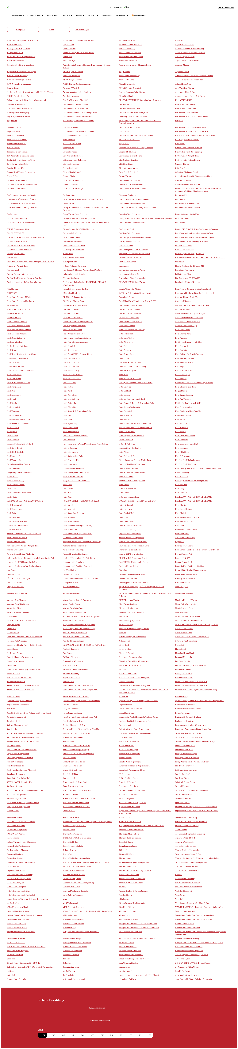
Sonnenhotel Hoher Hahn (185, 746)
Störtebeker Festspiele (15, 766)
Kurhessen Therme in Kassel (130, 550)
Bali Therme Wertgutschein (129, 127)
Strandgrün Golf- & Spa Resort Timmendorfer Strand (196, 807)
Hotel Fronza (180, 525)
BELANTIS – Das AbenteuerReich (20, 108)
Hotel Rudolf (124, 346)
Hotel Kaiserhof (13, 440)
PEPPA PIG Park (13, 674)
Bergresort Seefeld (14, 131)
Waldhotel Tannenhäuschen (73, 919)
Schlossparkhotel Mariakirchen (187, 758)
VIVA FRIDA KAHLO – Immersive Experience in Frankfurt (199, 907)
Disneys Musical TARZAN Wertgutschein (79, 218)
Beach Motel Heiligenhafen (129, 108)
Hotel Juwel (123, 517)
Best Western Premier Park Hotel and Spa (191, 131)
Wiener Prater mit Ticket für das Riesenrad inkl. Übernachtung (87, 911)
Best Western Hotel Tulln (73, 156)
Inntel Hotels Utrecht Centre (186, 529)
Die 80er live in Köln (183, 246)
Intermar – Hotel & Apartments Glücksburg (24, 534)
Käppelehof (179, 542)
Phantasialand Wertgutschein (74, 661)
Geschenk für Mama (71, 309)
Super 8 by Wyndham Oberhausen (20, 758)
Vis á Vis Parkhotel (70, 903)
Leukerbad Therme (14, 582)
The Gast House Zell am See (186, 866)
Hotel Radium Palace (71, 432)
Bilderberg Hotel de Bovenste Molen (133, 116)
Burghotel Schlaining (127, 152)
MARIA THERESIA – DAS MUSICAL (22, 620)
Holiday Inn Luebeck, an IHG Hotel (189, 403)
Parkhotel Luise (181, 697)
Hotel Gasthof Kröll (127, 513)
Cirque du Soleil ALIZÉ (72, 184)
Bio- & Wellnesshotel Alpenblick (75, 100)
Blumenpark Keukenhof (16, 104)
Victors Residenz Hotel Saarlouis (131, 903)
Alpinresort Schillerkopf (184, 45)
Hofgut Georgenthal (183, 415)
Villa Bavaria (180, 895)
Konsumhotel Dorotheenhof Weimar (133, 542)
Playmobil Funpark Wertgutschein (20, 657)
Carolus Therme (125, 176)
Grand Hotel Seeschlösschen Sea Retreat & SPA (137, 301)
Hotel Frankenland (70, 529)
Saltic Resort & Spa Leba (73, 786)
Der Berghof (180, 222)
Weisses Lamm (125, 915)
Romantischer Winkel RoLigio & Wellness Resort (138, 717)
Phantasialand (180, 649)
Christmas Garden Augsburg (18, 180)
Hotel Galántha (12, 477)
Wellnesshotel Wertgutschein (18, 919)
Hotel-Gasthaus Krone (183, 370)
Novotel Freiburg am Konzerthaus (132, 637)
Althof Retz (67, 57)
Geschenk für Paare (182, 309)
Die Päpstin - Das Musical (17, 241)
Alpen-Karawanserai (14, 45)
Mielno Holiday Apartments (130, 620)
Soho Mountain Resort (15, 817)
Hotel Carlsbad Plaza (127, 432)
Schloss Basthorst (125, 737)
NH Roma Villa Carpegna (17, 641)
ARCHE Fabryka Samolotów (18, 96)
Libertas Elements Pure (128, 578)
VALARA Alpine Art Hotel (17, 907)
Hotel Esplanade (181, 448)
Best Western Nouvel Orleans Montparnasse (80, 112)
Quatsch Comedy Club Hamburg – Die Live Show (138, 701)
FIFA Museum (12, 289)
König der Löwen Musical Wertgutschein (23, 546)
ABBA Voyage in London (73, 72)
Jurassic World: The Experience (131, 538)
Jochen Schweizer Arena (16, 542)
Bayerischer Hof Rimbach (185, 104)
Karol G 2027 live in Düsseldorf (131, 554)
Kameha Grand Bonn (15, 550)
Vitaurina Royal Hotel (71, 887)
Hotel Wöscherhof (14, 529)
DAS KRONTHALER (15, 233)
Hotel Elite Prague (14, 379)
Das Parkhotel (12, 214)
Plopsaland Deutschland (184, 653)
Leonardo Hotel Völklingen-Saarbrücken (22, 562)
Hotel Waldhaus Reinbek (128, 468)
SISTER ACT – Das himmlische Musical (191, 822)
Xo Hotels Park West (15, 955)
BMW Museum (69, 140)
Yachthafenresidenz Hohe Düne (131, 955)
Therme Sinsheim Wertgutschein (188, 850)
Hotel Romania (181, 493)
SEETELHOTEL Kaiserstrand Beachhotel (191, 790)
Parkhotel (122, 669)
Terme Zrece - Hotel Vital (129, 875)
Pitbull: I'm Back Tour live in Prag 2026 (135, 686)
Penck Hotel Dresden (15, 653)
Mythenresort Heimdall (184, 593)
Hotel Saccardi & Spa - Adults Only (77, 411)
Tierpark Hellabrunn (127, 854)
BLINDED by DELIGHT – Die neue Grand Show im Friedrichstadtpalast (140, 122)
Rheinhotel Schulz (14, 721)
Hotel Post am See (182, 346)
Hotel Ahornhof (69, 509)
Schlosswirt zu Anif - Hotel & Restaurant (79, 798)
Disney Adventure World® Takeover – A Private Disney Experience (145, 218)
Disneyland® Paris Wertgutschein (132, 203)
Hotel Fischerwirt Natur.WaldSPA (188, 411)
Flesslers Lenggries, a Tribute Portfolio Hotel (24, 282)
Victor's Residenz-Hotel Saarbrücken (133, 891)
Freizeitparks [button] (17, 15)
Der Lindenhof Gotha (71, 237)
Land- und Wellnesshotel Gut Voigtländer (79, 558)
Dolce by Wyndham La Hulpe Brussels (22, 207)
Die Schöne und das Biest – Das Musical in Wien (194, 233)
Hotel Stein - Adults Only (73, 456)
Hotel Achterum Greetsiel (73, 477)
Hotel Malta (67, 485)
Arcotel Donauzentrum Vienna (131, 57)
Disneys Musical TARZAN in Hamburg (78, 229)
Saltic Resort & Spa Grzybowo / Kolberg (23, 803)
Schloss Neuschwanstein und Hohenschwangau (25, 733)
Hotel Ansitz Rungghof (184, 521)
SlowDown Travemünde (184, 766)
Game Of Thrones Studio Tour (187, 297)
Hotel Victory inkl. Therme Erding (132, 366)
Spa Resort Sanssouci (15, 786)
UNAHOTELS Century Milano (19, 879)
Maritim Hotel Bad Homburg (18, 612)
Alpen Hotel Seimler (127, 84)
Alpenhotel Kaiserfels (71, 76)
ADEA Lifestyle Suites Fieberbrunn (189, 80)
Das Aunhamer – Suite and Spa (187, 203)
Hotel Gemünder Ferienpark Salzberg (77, 525)
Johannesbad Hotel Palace (73, 538)
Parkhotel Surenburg (71, 674)
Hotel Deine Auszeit (14, 505)
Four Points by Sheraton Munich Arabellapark (193, 289)
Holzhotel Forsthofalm (71, 362)
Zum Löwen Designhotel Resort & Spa (134, 959)
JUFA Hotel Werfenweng (185, 538)
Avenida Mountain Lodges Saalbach (77, 92)
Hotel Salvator (124, 493)
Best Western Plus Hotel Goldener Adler (190, 127)
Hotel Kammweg (125, 509)
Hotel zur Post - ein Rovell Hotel (132, 399)
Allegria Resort (12, 88)
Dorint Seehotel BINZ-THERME (132, 222)
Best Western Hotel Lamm (129, 140)
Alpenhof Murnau (182, 65)
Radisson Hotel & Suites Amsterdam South (135, 721)
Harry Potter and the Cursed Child (76, 481)
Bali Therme (124, 131)
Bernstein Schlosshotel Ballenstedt (188, 148)
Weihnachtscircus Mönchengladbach (189, 951)
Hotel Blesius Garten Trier (185, 387)
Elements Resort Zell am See (130, 258)
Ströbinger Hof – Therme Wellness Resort (23, 737)
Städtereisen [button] (106, 15)
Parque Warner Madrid (15, 661)
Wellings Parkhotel (70, 915)
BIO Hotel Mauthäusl (71, 164)
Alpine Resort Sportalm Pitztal (187, 61)
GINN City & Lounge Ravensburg (76, 297)
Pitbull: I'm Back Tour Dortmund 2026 (78, 686)
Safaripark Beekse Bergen (185, 782)
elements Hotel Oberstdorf (17, 979)
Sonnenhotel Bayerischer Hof (18, 778)
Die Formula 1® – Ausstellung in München (192, 241)
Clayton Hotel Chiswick (72, 172)
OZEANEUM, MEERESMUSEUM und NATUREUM (84, 645)
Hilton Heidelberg (182, 472)
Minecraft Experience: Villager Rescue (134, 629)
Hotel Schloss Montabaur (72, 330)
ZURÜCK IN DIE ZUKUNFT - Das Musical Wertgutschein (30, 967)
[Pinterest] (102, 1015)
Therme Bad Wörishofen (72, 834)
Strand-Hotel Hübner (71, 774)
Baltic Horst (180, 144)
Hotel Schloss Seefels (183, 407)
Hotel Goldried (125, 391)
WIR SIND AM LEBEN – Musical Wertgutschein (26, 947)
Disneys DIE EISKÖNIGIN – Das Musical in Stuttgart (196, 229)
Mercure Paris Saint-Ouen (73, 608)
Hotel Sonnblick (181, 477)
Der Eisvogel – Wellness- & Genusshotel (135, 237)
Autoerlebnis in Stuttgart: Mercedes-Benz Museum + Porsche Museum (86, 66)
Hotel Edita (67, 419)
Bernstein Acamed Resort (16, 135)
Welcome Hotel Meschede (185, 911)
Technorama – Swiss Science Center (77, 866)
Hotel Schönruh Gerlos (72, 379)
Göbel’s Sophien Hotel (71, 293)
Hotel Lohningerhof (14, 395)
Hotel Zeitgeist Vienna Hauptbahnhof (21, 370)
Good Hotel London (127, 326)
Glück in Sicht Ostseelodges (186, 326)
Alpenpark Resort (182, 72)
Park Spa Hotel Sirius (183, 674)
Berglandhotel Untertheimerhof (75, 135)
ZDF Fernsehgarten (182, 959)
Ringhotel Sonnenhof (71, 709)
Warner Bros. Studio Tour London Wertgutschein (194, 915)
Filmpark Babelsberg (71, 278)
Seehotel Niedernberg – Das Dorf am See (23, 741)
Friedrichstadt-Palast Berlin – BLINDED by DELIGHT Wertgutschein (84, 283)
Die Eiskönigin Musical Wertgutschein (21, 203)
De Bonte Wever (69, 195)
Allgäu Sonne (124, 72)
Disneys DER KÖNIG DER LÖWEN (21, 199)
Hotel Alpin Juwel (126, 342)
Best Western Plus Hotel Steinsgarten (133, 112)
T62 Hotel (123, 850)
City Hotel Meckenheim (128, 168)
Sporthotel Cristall (182, 803)
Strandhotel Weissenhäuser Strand (132, 770)
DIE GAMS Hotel (126, 246)
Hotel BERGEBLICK (15, 452)
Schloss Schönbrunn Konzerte (186, 826)
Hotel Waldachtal (125, 415)
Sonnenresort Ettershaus (128, 786)
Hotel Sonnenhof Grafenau (73, 513)
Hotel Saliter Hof (13, 362)
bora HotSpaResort (182, 971)
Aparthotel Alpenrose (71, 96)
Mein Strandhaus (181, 612)
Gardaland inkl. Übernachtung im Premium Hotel (194, 293)
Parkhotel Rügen (125, 649)
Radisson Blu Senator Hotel (17, 725)
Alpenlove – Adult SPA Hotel (130, 45)
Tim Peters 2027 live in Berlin (187, 871)
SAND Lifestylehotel (127, 798)
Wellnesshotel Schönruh (16, 938)
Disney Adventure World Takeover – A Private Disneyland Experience (85, 208)
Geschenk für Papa (14, 318)
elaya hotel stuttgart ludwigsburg (188, 975)
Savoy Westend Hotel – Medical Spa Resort (192, 762)
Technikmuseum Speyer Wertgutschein (134, 862)
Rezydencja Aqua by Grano (73, 721)
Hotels (51, 29)
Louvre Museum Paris (183, 554)
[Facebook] (91, 1015)
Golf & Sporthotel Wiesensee (74, 326)
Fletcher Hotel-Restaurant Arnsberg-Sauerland (25, 278)
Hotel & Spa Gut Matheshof (18, 525)
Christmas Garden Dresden (129, 180)
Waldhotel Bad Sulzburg (16, 924)
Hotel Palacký (124, 485)
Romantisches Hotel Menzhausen (188, 709)
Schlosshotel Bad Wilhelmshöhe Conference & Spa (195, 741)
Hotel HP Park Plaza (127, 444)
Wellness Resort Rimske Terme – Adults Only (24, 915)
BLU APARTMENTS (183, 100)
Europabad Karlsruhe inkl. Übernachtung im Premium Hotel (30, 262)
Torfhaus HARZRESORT (185, 838)
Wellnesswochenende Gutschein (187, 928)
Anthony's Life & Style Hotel (18, 49)
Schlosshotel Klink (126, 746)
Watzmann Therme (126, 943)
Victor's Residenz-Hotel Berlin (131, 883)
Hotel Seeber (68, 387)
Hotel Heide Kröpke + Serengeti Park (21, 354)
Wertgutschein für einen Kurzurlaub (21, 932)
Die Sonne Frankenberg (128, 195)
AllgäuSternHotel (126, 96)
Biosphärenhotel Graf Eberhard (131, 156)
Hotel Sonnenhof (13, 407)
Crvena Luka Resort (183, 180)
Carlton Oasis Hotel (70, 168)
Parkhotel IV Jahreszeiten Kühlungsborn (134, 678)
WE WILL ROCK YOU (16, 943)
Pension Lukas (68, 682)
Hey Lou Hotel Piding (15, 481)
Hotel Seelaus (124, 395)
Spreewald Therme (70, 794)
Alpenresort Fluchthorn (128, 61)
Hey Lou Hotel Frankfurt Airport (132, 464)
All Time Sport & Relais (184, 57)
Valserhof (122, 887)
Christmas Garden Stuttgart (73, 188)
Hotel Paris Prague (182, 375)
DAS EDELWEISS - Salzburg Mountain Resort (137, 207)
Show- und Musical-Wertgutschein (132, 803)
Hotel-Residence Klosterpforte (18, 419)
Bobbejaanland (68, 148)
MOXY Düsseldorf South (129, 600)
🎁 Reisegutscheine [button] (139, 15)
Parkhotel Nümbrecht (183, 657)
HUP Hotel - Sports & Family (130, 362)
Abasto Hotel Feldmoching (129, 76)
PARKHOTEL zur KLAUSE (130, 665)
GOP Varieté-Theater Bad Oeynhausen (78, 322)
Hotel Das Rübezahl (126, 521)
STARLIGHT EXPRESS (129, 741)
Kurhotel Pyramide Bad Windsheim (20, 554)
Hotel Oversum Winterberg (17, 358)
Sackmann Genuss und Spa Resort (132, 790)
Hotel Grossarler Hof (71, 460)
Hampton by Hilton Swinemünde (19, 472)
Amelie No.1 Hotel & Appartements (21, 57)
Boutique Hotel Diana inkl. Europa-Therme (136, 148)
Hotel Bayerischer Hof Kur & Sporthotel (135, 423)
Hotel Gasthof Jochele (15, 366)
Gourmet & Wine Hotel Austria (75, 305)
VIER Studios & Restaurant (73, 907)
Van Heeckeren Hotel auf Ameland (188, 887)
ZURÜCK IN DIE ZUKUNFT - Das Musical (192, 963)
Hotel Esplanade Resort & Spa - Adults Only (136, 403)
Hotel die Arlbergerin (127, 370)
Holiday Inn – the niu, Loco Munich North (135, 383)
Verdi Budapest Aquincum (73, 895)
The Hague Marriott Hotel (129, 834)
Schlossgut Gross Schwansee (186, 770)
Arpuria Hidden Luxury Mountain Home (135, 65)
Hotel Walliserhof (126, 334)
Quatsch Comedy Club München (19, 701)
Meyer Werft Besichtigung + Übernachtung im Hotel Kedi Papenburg (141, 588)
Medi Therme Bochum (128, 604)
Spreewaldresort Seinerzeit (129, 807)
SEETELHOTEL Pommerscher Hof (77, 790)
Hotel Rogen (180, 366)
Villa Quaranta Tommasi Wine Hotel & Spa (192, 903)
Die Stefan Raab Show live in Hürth (21, 222)
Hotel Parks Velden (182, 330)
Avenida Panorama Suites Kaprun (132, 92)
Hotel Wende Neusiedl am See (74, 334)
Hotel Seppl (11, 399)
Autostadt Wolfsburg (127, 49)
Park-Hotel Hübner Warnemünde (75, 669)
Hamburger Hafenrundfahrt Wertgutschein (191, 481)
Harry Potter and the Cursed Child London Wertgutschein (85, 444)
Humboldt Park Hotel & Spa (130, 448)
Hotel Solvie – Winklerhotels (130, 525)
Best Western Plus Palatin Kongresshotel (78, 131)
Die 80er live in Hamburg (17, 218)
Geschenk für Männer (15, 313)
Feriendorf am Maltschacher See (75, 289)
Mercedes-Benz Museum (16, 600)
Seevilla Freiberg (125, 758)
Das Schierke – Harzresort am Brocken (22, 195)
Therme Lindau (125, 858)
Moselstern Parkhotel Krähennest (132, 612)
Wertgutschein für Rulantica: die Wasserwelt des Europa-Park (199, 943)
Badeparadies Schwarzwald (185, 108)
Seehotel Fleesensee (182, 786)
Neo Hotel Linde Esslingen (73, 641)
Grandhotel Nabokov (183, 301)
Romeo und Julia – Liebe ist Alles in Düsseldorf (81, 729)
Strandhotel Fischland (127, 782)
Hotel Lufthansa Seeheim (73, 375)
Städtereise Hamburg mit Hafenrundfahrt (135, 733)
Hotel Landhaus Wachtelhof (17, 334)
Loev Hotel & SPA (182, 558)
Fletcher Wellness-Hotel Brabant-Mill (189, 266)
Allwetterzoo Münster (15, 61)
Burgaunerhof (12, 121)
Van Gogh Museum (14, 903)
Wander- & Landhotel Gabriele (75, 947)
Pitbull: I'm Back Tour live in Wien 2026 (191, 686)
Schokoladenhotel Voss (128, 794)
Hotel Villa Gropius (70, 452)
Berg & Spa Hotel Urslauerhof (18, 116)
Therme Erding (181, 830)
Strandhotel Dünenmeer (16, 774)
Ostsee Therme (12, 649)
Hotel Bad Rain (181, 485)
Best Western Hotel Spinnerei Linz (20, 156)
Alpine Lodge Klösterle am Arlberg (20, 65)
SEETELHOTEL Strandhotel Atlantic (190, 737)
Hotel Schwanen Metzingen (17, 521)
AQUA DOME (68, 45)
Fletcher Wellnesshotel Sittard (74, 266)
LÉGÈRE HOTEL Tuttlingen (18, 578)
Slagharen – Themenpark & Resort (76, 746)
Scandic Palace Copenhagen (130, 762)
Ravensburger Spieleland (72, 713)
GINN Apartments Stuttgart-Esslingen (190, 313)
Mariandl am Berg (126, 625)
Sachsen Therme (13, 811)
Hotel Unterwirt (181, 440)
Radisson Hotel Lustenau (184, 721)
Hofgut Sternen (181, 391)
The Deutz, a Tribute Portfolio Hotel (21, 862)
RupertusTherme (125, 705)
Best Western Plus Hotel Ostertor (75, 104)
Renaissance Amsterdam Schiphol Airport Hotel (193, 729)
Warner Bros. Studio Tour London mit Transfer (193, 919)
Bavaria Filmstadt (70, 152)
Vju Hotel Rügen (125, 895)
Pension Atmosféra (126, 682)
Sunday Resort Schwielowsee (74, 762)
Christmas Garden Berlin (16, 188)
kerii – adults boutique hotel (74, 979)
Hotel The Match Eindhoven (130, 379)
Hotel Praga (179, 489)
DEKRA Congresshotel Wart (18, 229)
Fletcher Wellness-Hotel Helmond (20, 274)
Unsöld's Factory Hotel (72, 879)
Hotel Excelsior (13, 403)
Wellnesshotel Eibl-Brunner (73, 924)
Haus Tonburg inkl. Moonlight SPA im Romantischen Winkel (199, 468)
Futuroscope (124, 266)
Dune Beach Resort (182, 218)
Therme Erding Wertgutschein (18, 846)
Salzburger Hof (69, 778)
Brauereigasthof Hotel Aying (18, 112)
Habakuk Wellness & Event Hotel (20, 444)
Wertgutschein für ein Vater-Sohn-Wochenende (81, 932)
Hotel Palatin (12, 497)
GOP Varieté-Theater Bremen (130, 322)
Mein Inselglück (181, 587)
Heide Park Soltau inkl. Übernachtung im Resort (194, 383)
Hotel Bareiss (180, 432)
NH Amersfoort (13, 633)
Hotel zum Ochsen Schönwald (18, 423)
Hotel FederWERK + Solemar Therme (78, 354)
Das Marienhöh (181, 195)
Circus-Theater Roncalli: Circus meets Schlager (193, 176)
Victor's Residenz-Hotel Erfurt (18, 891)
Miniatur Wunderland (71, 587)
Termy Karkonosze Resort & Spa (188, 854)
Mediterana (123, 616)
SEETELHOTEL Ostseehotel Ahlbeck (21, 750)
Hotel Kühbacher (13, 468)
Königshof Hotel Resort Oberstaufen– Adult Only (82, 542)
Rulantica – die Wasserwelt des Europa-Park (80, 717)
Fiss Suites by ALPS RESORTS (187, 278)
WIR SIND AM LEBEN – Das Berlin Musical (137, 938)
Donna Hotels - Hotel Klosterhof (19, 250)
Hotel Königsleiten (70, 395)
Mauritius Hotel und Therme (186, 600)
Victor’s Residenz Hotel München (132, 879)
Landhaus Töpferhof (71, 574)
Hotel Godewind (125, 411)
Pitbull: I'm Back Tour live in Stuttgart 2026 (80, 690)
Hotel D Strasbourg (182, 456)
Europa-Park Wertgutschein (73, 258)
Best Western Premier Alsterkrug (75, 108)
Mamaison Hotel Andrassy (129, 608)
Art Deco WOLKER (71, 88)
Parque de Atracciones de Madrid (76, 697)
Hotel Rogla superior (71, 521)
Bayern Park (124, 144)
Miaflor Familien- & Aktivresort (188, 616)
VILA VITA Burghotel (15, 883)
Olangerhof (179, 645)
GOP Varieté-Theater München (131, 305)
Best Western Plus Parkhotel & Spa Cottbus (136, 135)
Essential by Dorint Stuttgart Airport (189, 254)
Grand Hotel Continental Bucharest (20, 301)
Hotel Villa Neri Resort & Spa (187, 517)
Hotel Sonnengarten (14, 415)
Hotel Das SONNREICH (72, 358)
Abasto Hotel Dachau (127, 80)
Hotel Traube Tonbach (184, 395)
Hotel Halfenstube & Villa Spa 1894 (189, 354)
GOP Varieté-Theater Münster (18, 326)
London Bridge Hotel (183, 562)
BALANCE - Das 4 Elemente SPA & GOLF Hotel (195, 135)
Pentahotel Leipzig (182, 661)
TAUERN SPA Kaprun (16, 834)
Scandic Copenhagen (15, 762)
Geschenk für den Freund (73, 318)
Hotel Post (67, 415)
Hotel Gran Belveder (71, 399)
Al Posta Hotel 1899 (127, 40)
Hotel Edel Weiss (69, 407)
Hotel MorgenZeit (14, 387)
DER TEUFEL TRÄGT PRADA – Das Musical (25, 237)
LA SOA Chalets (69, 570)
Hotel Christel (12, 513)
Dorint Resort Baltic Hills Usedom (132, 188)
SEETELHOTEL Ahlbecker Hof (19, 782)
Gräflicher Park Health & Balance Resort (135, 293)
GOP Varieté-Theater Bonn (73, 301)
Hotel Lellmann (125, 387)
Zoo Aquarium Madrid (71, 967)
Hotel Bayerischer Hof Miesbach (131, 436)
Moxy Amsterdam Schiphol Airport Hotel (79, 625)
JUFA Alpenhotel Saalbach (17, 538)
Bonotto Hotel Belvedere (16, 144)
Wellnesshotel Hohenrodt (72, 951)
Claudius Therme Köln (15, 168)
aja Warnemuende (126, 971)
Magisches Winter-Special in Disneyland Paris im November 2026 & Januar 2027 (145, 594)
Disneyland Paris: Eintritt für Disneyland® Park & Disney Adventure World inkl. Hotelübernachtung (198, 189)
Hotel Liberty (180, 505)
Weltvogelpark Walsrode (128, 919)
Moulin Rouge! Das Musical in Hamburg (79, 629)
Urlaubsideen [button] (121, 15)
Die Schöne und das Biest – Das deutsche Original (194, 237)
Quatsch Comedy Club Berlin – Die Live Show (81, 701)
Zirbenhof (67, 963)
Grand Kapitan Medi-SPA (129, 318)
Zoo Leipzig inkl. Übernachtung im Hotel (191, 955)
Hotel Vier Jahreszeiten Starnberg (132, 330)
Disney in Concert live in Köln (187, 214)
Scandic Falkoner (69, 758)
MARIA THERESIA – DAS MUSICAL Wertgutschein (196, 625)
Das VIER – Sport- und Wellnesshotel (134, 199)
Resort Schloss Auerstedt (16, 717)
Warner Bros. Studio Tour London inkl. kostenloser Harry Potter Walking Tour (200, 933)
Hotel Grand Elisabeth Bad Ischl (75, 436)
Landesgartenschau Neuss (185, 578)
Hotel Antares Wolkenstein (129, 407)
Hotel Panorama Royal (71, 370)
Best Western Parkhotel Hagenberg (188, 152)
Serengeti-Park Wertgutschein (18, 807)
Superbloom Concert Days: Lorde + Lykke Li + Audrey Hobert (87, 822)
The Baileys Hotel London (185, 846)
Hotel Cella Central (126, 338)
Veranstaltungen (82, 29)
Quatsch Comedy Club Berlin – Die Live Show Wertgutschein (199, 701)
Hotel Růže (67, 497)
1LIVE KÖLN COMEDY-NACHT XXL (79, 40)
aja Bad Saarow (69, 971)
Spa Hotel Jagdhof (182, 774)
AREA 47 (179, 40)
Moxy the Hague (13, 625)
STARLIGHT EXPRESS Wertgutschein (78, 754)
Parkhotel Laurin (13, 697)
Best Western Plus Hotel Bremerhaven (77, 116)
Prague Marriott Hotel (71, 678)
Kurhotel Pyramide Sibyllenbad (75, 554)
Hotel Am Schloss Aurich (185, 436)
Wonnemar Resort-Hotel (184, 924)
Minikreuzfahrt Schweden (17, 593)
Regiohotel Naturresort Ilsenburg (188, 717)
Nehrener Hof (124, 641)
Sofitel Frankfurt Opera (128, 778)
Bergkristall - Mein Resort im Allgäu (21, 160)
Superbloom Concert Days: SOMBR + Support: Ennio (196, 811)
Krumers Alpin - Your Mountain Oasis (134, 546)
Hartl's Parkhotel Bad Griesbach (19, 464)
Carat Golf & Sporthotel (128, 172)
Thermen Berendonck (127, 866)
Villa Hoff (179, 899)
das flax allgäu (68, 975)
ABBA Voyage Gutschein (72, 80)
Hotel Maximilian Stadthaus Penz (132, 472)
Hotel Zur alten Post (14, 342)
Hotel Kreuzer (12, 350)
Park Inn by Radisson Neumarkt (19, 678)
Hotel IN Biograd (126, 505)
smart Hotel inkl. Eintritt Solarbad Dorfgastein (193, 979)
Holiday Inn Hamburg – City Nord (188, 342)
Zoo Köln (66, 959)
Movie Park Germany (71, 593)
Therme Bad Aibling (15, 858)
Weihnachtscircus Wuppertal (18, 951)
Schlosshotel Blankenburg (73, 737)
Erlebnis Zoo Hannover (184, 250)
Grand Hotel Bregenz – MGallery (20, 297)
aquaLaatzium (124, 967)
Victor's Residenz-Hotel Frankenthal (21, 895)
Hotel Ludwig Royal (183, 334)
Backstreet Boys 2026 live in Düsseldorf (78, 121)
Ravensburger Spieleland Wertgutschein (190, 725)
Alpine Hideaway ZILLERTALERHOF (78, 53)
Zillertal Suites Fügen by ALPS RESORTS (23, 963)
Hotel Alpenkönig (70, 423)
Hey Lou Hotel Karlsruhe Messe (187, 460)
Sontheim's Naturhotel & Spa (186, 817)
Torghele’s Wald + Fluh (16, 871)
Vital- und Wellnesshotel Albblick (76, 891)
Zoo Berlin (11, 959)
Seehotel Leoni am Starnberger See (76, 733)
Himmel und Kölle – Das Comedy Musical (135, 428)
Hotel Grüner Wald (70, 428)
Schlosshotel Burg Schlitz (17, 830)
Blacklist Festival (13, 148)
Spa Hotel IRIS (69, 811)
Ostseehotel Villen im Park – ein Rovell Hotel (24, 645)
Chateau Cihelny (69, 176)
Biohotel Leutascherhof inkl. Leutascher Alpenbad (26, 100)
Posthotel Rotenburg (71, 649)
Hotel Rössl (67, 391)
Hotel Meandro (69, 505)
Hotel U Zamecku (70, 448)
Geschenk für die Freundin (129, 309)
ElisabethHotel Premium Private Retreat (134, 254)
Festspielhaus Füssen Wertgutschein (133, 278)
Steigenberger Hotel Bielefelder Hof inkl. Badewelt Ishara (141, 826)
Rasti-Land (11, 709)
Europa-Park (68, 254)
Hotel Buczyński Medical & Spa (187, 444)
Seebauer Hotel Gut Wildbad (130, 822)
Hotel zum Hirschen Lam (129, 497)
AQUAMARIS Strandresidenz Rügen (21, 72)
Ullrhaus (178, 875)
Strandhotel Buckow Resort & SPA (76, 807)
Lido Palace (11, 570)
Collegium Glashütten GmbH (186, 172)
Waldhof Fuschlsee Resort (17, 928)
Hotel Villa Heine (182, 452)
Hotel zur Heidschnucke (72, 366)
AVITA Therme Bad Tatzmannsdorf (77, 84)
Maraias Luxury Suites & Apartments (77, 600)
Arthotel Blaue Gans (183, 84)
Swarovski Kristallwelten (72, 770)
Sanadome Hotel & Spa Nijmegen (76, 750)
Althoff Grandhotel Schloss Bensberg (189, 49)
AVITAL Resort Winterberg (17, 76)
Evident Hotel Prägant (127, 262)
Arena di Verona (69, 49)
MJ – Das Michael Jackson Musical (188, 620)
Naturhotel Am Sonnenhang (186, 641)
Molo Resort (11, 629)
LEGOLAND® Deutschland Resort (133, 558)
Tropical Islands (69, 830)
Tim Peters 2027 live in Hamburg (20, 875)
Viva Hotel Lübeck (126, 907)
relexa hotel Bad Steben (128, 979)
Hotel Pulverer (12, 436)
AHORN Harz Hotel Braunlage (19, 84)
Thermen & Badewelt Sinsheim (131, 830)
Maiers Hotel (12, 616)
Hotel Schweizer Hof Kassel (18, 346)
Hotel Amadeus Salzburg (184, 362)
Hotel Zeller (11, 489)
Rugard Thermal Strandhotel (18, 705)
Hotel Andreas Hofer (127, 456)
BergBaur (179, 121)
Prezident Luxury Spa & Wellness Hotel (190, 665)
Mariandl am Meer (14, 608)
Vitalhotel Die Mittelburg (185, 879)
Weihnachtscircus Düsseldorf (130, 951)
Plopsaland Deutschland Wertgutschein (134, 661)
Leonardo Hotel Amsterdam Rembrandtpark (24, 566)
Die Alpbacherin (69, 203)
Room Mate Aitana (126, 713)
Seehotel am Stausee (71, 817)
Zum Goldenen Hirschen (128, 963)
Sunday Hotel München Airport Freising (134, 766)
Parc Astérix (67, 653)
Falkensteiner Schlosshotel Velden (132, 270)
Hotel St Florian (181, 428)
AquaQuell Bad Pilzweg (184, 88)
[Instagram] (96, 1015)
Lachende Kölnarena (183, 582)
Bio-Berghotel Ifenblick (128, 160)
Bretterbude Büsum (70, 127)
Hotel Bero (11, 391)
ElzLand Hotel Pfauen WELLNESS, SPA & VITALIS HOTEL (200, 258)
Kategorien (20, 29)
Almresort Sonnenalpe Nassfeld (19, 80)
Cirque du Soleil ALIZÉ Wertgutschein (22, 184)
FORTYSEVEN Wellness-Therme (132, 282)
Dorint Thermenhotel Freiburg (75, 214)
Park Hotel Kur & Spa (127, 674)
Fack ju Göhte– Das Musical (130, 289)
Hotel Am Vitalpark (182, 399)
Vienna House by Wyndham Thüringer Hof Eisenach (27, 899)
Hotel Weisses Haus (14, 509)
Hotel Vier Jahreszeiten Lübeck (19, 330)
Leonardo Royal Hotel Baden (186, 574)
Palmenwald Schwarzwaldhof (130, 657)
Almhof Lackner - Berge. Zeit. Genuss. (190, 96)
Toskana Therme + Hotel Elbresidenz (21, 842)
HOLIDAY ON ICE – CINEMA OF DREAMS (193, 497)
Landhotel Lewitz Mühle (128, 566)
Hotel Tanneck (180, 419)
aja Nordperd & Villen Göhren (187, 967)
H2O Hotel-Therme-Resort (73, 468)
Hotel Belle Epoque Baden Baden (76, 472)
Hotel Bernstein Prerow (16, 338)
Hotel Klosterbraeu (182, 423)
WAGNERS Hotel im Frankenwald (188, 947)
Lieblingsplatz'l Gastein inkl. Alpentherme (135, 582)
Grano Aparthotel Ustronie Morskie (189, 318)
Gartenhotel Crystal (126, 297)
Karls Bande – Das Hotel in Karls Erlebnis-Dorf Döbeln (197, 550)
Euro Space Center (70, 262)
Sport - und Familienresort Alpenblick (21, 770)
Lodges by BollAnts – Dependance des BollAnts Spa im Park (30, 558)
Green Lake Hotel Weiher (17, 322)
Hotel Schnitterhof (70, 350)
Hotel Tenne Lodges (14, 460)
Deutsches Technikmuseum (129, 214)
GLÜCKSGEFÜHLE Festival (18, 309)
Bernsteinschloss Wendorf (17, 140)
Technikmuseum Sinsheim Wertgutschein (191, 862)
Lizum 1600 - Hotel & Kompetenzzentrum (192, 570)
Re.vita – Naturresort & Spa (74, 725)
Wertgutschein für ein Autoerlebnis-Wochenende (138, 924)
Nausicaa (122, 633)
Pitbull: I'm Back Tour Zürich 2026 (20, 690)
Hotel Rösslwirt (69, 517)
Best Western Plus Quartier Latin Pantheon (192, 116)
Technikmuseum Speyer (128, 846)
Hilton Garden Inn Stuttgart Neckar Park (135, 460)
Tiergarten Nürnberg (15, 854)
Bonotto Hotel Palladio (72, 144)
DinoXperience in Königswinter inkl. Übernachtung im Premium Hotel (88, 223)
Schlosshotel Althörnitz (16, 826)
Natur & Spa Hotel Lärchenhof (75, 633)
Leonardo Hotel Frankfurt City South (77, 566)
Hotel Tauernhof (13, 411)
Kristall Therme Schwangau (74, 550)
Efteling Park (12, 258)
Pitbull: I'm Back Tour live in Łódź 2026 (191, 682)
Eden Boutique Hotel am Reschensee (133, 250)
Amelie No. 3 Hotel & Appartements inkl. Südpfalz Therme (30, 92)
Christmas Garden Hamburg (74, 180)
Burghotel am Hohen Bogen (17, 164)
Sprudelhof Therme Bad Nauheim (76, 803)
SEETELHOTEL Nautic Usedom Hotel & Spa (25, 790)
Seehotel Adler (68, 741)
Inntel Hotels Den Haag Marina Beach (77, 534)
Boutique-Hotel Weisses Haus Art (188, 160)
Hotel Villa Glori (69, 383)
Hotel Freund (124, 358)
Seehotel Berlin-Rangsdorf (129, 754)
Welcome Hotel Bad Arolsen (18, 911)
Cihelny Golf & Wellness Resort (131, 184)
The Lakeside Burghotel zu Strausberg (190, 834)
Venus (65, 899)
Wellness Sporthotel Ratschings (187, 938)
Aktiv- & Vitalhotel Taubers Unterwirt (190, 53)
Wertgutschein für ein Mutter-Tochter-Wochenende (139, 928)
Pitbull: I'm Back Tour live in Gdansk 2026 (23, 686)
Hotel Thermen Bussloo (184, 358)
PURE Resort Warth (71, 665)
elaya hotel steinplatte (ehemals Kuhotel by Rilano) (139, 975)
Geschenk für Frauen (71, 313)
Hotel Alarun (124, 452)
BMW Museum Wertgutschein (187, 156)
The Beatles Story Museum (17, 850)
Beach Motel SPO (126, 104)
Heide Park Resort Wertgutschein (132, 481)
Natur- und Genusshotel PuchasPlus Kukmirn (24, 637)
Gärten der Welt (13, 305)
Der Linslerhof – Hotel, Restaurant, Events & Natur (83, 199)
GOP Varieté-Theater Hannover (187, 322)
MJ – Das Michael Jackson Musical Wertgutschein (82, 616)
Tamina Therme (13, 866)
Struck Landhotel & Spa (72, 766)
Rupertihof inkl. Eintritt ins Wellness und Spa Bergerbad (29, 713)
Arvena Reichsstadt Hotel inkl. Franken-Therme (194, 76)
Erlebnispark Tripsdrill (16, 254)
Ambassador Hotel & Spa (185, 92)
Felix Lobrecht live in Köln (129, 274)
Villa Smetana (124, 899)
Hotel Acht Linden (126, 477)
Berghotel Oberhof (14, 127)
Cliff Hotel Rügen (126, 164)
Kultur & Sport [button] (52, 15)
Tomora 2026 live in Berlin (73, 871)
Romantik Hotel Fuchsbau (185, 705)
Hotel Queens (12, 432)
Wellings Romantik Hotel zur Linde (77, 943)
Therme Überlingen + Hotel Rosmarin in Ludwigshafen (197, 858)
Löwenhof (123, 570)
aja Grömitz (11, 971)
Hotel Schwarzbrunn (127, 354)
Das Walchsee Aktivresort (73, 241)
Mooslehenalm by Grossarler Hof (76, 620)
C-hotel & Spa (12, 176)
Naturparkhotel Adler (183, 633)
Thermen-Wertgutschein (184, 842)
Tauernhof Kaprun (126, 842)
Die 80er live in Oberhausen (74, 246)
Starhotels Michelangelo (128, 750)
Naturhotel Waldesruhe (184, 629)
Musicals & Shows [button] (34, 15)
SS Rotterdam (124, 774)
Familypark (179, 262)
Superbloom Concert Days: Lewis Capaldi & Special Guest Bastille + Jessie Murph (145, 812)
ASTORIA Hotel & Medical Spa (131, 88)
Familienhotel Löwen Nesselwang (188, 282)
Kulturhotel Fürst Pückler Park (75, 546)
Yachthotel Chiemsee (71, 955)
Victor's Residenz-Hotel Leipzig (187, 883)
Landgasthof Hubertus (15, 587)
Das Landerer (180, 199)
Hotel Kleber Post (14, 517)
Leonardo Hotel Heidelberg (73, 562)
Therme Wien (68, 854)
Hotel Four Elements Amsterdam (75, 342)
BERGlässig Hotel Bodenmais (74, 160)
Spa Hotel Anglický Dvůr (16, 798)
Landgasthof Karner (70, 582)
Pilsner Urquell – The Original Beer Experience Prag (196, 690)
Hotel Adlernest (125, 350)
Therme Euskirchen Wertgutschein (76, 858)
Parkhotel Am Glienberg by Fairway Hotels (23, 669)
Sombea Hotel (124, 817)
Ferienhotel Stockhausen (184, 270)
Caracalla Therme (182, 164)
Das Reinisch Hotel (126, 229)
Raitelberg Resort (13, 729)
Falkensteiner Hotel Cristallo (74, 274)
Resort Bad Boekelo (70, 705)
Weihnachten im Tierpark (73, 938)
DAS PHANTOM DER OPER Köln (21, 246)
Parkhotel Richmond (183, 669)
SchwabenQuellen (14, 746)
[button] (17, 15)
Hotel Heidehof (69, 346)
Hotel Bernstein (69, 440)
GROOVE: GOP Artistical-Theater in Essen (192, 305)
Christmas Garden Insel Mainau (187, 184)
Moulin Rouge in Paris (184, 608)
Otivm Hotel (124, 645)
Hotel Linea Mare (70, 464)
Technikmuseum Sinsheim (73, 846)
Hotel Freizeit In (69, 403)
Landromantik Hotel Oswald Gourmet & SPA (80, 578)
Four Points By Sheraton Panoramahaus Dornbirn (82, 270)
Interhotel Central (182, 534)
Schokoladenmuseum (183, 794)
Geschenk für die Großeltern (130, 313)
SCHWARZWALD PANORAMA (188, 733)
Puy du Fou (11, 665)
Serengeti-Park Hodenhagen (186, 754)
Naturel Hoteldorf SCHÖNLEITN (76, 637)
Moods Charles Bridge (71, 604)
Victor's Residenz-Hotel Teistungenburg (78, 883)
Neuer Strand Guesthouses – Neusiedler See (192, 637)
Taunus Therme (13, 838)
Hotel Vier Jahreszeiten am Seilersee (77, 338)
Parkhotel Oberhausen (71, 657)
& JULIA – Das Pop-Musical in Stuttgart (23, 40)
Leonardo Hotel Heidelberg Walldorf (189, 566)
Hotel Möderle (180, 513)
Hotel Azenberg (181, 338)
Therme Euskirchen (70, 842)
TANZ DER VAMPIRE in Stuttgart (77, 838)
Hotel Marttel (68, 489)
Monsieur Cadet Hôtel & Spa (18, 604)
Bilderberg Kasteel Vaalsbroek (187, 140)
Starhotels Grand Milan (184, 750)
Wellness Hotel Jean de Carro (130, 932)
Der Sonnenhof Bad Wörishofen (187, 207)
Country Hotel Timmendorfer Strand (21, 172)
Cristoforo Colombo (183, 168)
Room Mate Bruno (182, 713)
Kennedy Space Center (184, 546)
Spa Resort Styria (182, 778)
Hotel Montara (180, 379)
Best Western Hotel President (186, 112)
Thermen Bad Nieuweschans (130, 838)
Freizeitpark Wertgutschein (17, 266)
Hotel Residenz (125, 419)
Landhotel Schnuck (14, 574)
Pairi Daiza (123, 697)
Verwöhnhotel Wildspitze (16, 887)
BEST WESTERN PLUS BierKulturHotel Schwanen (140, 100)
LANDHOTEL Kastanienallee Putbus (133, 562)
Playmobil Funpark (126, 653)
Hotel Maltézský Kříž (127, 489)
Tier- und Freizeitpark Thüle (74, 875)
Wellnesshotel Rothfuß (127, 947)
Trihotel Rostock (69, 850)
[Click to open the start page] (105, 1002)
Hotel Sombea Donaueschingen (19, 493)
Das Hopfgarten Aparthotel (73, 250)
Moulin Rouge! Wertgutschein (74, 612)
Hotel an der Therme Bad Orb (18, 383)
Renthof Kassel (125, 725)
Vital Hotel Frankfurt (183, 891)
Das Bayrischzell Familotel (129, 241)
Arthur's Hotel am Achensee (130, 53)
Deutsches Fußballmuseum (73, 233)
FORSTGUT (12, 293)
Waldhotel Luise (69, 928)
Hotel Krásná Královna (16, 485)
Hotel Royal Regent (14, 448)
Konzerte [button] (66, 15)
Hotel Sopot (123, 375)
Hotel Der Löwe (181, 350)
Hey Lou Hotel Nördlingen (185, 464)
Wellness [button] (78, 15)
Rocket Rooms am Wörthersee (131, 709)
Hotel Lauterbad (13, 428)
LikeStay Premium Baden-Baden (132, 574)
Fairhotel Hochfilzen (183, 274)
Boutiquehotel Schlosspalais (17, 152)
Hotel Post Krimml (14, 375)
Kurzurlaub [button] (92, 15)
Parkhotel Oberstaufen (184, 678)
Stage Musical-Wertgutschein (18, 754)
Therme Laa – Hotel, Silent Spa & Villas (135, 871)
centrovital (11, 975)
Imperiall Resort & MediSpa (130, 534)
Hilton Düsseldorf (126, 440)
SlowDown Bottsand (183, 798)
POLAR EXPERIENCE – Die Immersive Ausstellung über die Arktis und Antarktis (143, 691)
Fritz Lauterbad (13, 270)
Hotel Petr (67, 493)
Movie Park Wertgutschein (185, 604)
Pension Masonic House (16, 682)
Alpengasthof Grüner (15, 53)
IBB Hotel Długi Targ (127, 529)
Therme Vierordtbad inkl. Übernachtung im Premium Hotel (86, 862)
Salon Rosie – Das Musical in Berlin (21, 822)
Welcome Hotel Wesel (127, 911)
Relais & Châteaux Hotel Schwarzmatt (134, 729)
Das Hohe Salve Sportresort (130, 233)
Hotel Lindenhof (13, 456)
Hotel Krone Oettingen (184, 509)
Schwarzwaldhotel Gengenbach (75, 782)
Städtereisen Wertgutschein (17, 794)
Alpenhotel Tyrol (69, 61)
